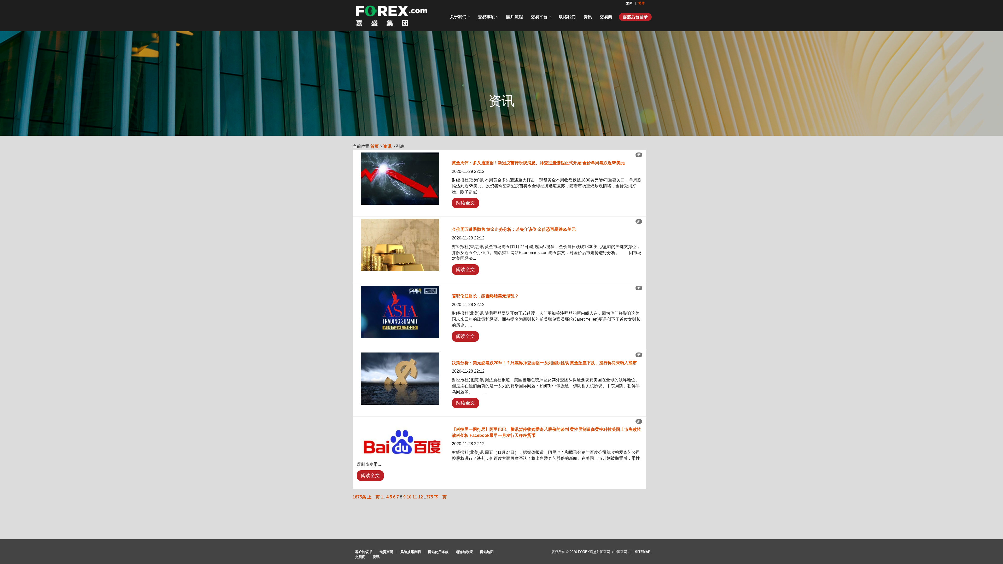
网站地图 (487, 552)
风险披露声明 (410, 552)
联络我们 (567, 17)
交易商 (606, 17)
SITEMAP (642, 552)
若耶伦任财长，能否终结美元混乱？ (485, 296)
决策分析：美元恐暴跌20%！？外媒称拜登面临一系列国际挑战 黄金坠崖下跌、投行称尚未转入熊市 (544, 363)
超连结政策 (464, 552)
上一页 (373, 497)
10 (409, 497)
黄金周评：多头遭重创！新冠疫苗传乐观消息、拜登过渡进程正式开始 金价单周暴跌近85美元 (538, 163)
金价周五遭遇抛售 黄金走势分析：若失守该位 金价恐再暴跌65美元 (514, 229)
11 (414, 497)
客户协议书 (363, 552)
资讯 (588, 17)
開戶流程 (514, 17)
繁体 (629, 3)
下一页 (440, 497)
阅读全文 (465, 202)
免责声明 (386, 552)
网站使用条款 (438, 552)
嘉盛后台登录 (635, 17)
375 (429, 497)
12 (420, 497)
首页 (374, 146)
